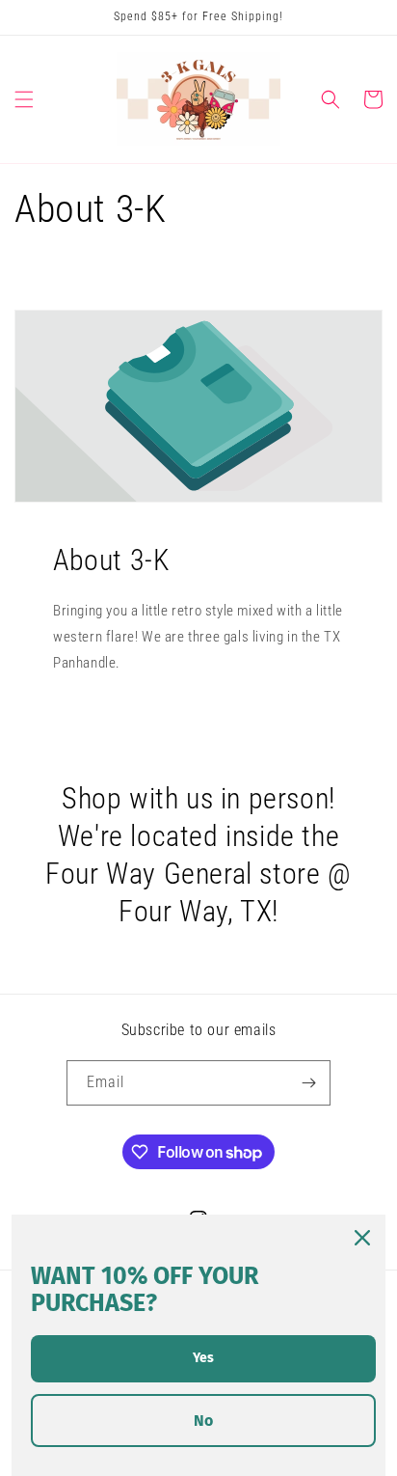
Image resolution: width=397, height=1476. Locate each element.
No (203, 1420)
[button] (24, 99)
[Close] (362, 1238)
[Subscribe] (308, 1083)
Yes (203, 1358)
